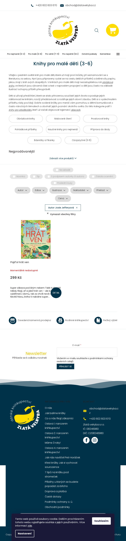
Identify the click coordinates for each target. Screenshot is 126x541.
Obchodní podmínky (57, 507)
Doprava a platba (56, 491)
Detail (56, 292)
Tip (38, 176)
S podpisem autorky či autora (67, 176)
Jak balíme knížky (55, 413)
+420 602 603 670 (100, 418)
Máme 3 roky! (53, 442)
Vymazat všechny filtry (63, 214)
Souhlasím (101, 521)
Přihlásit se (65, 366)
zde (30, 525)
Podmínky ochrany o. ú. (59, 502)
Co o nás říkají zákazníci (59, 418)
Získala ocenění (104, 176)
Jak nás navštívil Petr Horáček (62, 457)
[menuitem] (16, 54)
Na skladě (64, 169)
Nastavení (25, 533)
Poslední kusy (64, 183)
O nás (48, 408)
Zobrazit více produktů (61, 158)
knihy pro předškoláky (20, 109)
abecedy (76, 109)
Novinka (20, 176)
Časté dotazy (53, 496)
